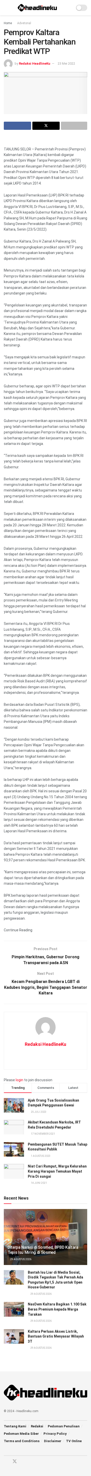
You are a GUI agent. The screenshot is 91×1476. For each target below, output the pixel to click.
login (19, 1080)
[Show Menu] (6, 7)
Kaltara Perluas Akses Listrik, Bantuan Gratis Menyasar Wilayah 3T (56, 1336)
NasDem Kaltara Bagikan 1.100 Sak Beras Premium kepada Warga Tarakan (57, 1309)
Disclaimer (52, 1441)
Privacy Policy (55, 1434)
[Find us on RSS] (32, 1462)
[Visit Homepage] (37, 8)
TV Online (74, 1441)
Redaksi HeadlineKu (34, 63)
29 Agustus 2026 (20, 1259)
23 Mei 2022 (66, 63)
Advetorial (24, 23)
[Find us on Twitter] (14, 1461)
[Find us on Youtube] (24, 1462)
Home (8, 23)
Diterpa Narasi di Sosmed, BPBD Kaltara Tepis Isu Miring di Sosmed (43, 1250)
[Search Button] (68, 7)
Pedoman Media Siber (21, 1434)
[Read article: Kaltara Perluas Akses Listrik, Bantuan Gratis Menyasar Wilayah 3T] (14, 1336)
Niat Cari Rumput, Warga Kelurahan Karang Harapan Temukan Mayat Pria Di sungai (57, 1171)
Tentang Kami (15, 1426)
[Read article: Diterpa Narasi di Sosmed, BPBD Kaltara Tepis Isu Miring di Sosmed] (45, 1239)
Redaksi (37, 1426)
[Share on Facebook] (17, 126)
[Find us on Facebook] (5, 1462)
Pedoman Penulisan (64, 1426)
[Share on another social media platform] (74, 126)
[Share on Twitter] (46, 126)
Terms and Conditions (21, 1441)
